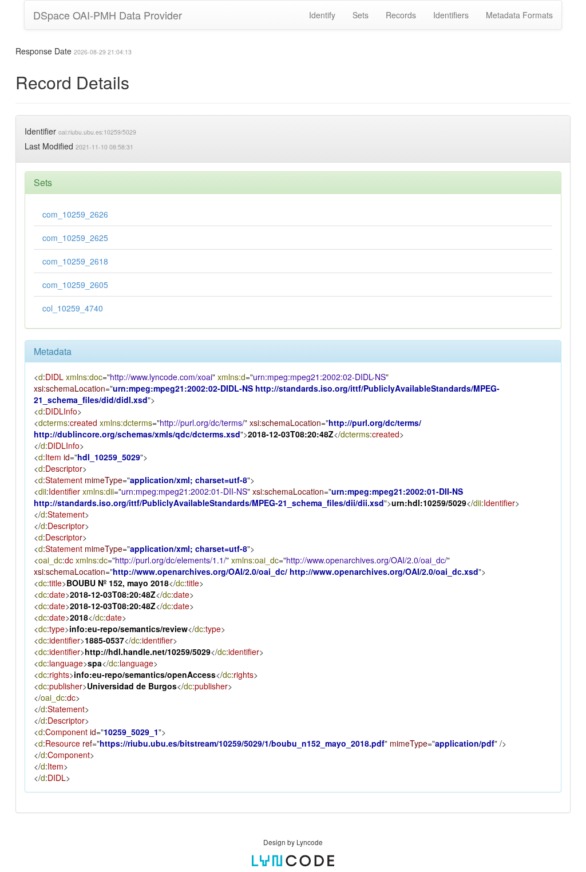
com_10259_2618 (75, 261)
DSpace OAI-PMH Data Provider (107, 14)
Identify (322, 15)
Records (401, 15)
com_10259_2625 (75, 237)
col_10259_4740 (72, 308)
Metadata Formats (519, 15)
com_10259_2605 (75, 284)
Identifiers (451, 15)
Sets (361, 15)
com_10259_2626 (75, 214)
